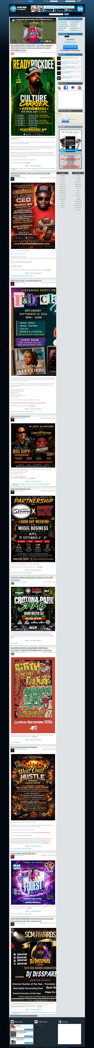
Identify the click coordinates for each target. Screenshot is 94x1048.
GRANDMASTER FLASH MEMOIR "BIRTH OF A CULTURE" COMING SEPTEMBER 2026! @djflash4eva (31, 649)
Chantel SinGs (20, 1039)
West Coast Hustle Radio (22, 848)
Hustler (46, 1012)
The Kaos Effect (78, 207)
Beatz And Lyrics (78, 182)
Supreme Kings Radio (63, 26)
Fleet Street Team (27, 572)
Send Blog (27, 165)
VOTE (13, 1012)
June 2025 (63, 203)
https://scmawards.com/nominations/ (18, 1006)
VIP (19, 411)
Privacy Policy (57, 1047)
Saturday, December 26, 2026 (67, 57)
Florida (31, 411)
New (43, 168)
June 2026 (63, 177)
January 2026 (62, 188)
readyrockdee (24, 52)
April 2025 (63, 207)
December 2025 (63, 190)
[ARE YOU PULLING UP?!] (33, 467)
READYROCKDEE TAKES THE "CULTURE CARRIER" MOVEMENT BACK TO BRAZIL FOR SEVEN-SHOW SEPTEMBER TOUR (32, 47)
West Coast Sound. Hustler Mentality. (24, 747)
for (30, 1012)
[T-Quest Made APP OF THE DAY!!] (33, 904)
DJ (17, 1012)
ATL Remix (78, 179)
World (36, 168)
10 (34, 1015)
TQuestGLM (19, 913)
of (49, 1012)
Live (22, 411)
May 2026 (63, 180)
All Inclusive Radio (62, 24)
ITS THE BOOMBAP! (75, 21)
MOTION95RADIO (15, 275)
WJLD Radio (61, 30)
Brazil (21, 168)
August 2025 (62, 199)
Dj (23, 411)
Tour (40, 168)
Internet (42, 1012)
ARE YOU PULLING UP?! (20, 416)
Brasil (24, 168)
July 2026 (63, 175)
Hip (47, 168)
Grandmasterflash (16, 742)
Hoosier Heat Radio (62, 21)
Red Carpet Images (78, 203)
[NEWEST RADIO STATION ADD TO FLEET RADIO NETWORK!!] (33, 248)
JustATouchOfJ (73, 24)
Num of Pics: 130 (20, 1033)
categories (37, 1012)
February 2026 (63, 186)
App (23, 913)
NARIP (78, 197)
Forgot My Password (22, 1)
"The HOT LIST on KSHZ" (66, 78)
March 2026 (62, 184)
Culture (29, 168)
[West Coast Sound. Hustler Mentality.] (33, 820)
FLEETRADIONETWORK (23, 275)
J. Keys (78, 188)
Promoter (14, 1013)
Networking (15, 484)
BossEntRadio (73, 26)
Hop (49, 168)
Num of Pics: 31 (20, 1027)
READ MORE (27, 162)
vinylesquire (23, 582)
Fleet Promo (15, 572)
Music (13, 411)
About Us (34, 14)
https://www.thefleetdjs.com (20, 476)
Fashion (27, 411)
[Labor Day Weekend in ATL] (33, 561)
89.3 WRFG (78, 177)
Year (54, 1012)
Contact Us (39, 14)
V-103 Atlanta (78, 209)
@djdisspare (25, 1012)
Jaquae (18, 1025)
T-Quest (14, 913)
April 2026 (63, 182)
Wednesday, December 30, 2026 (67, 66)
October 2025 (62, 195)
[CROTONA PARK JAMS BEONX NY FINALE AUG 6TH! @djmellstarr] (33, 630)
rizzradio (22, 282)
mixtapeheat (23, 177)
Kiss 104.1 (78, 192)
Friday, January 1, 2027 (65, 62)
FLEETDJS (31, 275)
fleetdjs (22, 418)
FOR (16, 1012)
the (51, 1012)
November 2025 (62, 192)
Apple (30, 913)
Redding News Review (78, 205)
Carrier (33, 168)
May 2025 (63, 205)
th (19, 1013)
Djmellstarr (15, 643)
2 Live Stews (78, 175)
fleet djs (14, 848)
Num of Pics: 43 (20, 1040)
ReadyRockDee (15, 168)
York (45, 168)
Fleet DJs (20, 572)
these (33, 1012)
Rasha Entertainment (78, 201)
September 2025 (62, 197)
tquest (22, 855)
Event (17, 411)
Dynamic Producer (78, 184)
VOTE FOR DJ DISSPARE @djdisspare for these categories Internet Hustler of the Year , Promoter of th (32, 919)
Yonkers (53, 168)
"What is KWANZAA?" (65, 73)
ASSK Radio (70, 39)
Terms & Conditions (65, 1047)
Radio (30, 848)
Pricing (22, 14)
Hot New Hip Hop (78, 186)
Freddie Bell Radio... (75, 28)
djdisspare (23, 923)
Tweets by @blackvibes (38, 1024)
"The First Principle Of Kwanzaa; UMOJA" (69, 58)
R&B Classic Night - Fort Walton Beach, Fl (26, 280)
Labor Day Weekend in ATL (21, 489)
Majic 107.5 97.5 (78, 194)
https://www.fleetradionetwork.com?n (43, 832)
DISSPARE (20, 1012)
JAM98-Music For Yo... (76, 30)
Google (26, 913)
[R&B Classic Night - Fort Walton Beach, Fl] (47, 375)
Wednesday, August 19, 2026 (67, 76)
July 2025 (63, 201)
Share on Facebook (37, 165)
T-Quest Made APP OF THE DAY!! (23, 853)
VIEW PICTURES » (28, 1029)
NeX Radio (78, 199)
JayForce (78, 190)
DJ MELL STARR (62, 28)
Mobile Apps (16, 14)
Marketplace (27, 14)
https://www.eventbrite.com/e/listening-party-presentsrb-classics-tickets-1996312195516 (28, 402)
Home (11, 14)
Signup (14, 1)
